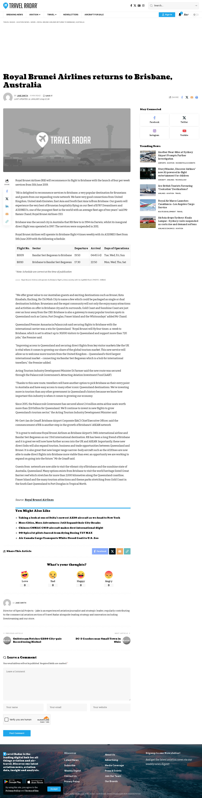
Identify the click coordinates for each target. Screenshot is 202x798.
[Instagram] (143, 5)
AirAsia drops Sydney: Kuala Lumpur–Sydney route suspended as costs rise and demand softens (178, 221)
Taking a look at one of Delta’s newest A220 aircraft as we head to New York (69, 517)
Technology (181, 180)
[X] (135, 5)
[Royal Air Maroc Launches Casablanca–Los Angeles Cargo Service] (148, 205)
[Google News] (139, 5)
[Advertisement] (101, 48)
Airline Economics (166, 228)
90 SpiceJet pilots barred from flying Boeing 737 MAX (55, 532)
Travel (178, 193)
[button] (54, 789)
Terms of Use (32, 790)
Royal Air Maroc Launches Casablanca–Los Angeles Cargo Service (176, 204)
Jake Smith (22, 96)
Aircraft (162, 180)
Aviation (170, 163)
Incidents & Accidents (185, 163)
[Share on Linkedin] (7, 206)
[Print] (196, 97)
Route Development (167, 211)
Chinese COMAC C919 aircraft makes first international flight (61, 527)
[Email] (192, 97)
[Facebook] (131, 5)
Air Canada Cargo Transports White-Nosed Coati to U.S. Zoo (58, 538)
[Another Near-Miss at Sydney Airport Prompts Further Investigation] (148, 156)
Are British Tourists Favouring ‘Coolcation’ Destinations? (175, 187)
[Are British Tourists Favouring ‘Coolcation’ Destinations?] (148, 190)
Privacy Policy (13, 790)
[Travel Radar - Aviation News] (20, 6)
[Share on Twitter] (187, 97)
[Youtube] (184, 133)
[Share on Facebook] (182, 97)
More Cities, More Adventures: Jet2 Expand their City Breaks (60, 522)
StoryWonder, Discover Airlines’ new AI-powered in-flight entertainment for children (177, 172)
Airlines (170, 180)
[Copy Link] (7, 221)
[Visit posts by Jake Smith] (8, 97)
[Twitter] (184, 120)
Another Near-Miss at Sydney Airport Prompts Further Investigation (175, 155)
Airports (162, 163)
